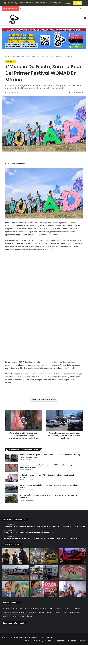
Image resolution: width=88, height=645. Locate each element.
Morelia (41, 612)
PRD (64, 612)
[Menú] (3, 19)
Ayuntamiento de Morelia (44, 399)
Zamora (29, 616)
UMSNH (5, 616)
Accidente (6, 608)
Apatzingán (23, 608)
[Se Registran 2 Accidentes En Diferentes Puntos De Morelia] (44, 556)
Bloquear (68, 3)
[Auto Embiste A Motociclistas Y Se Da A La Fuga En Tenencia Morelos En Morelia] (11, 488)
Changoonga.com (46, 637)
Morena (49, 612)
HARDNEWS (16, 56)
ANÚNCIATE (71, 641)
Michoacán (32, 612)
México (57, 612)
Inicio (9, 56)
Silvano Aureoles (74, 612)
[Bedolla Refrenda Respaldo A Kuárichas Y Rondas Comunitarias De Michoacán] (11, 478)
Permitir (77, 3)
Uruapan (14, 616)
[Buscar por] (85, 19)
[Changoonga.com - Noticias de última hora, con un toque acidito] (13, 18)
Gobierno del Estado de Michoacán (14, 612)
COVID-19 (76, 608)
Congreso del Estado (63, 608)
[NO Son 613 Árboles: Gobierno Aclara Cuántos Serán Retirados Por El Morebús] (11, 498)
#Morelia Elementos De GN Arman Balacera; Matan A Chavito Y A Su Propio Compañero (51, 8)
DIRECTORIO (61, 641)
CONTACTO (81, 641)
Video (22, 616)
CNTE (51, 608)
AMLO (15, 608)
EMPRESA (51, 641)
